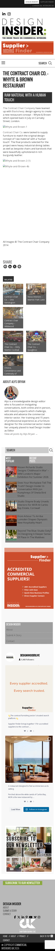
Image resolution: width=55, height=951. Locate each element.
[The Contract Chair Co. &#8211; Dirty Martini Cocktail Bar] (13, 336)
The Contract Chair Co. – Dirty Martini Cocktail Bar (12, 347)
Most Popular (10, 460)
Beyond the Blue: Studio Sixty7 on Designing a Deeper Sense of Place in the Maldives (34, 534)
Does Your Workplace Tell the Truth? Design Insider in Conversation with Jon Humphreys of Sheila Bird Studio (34, 489)
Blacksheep (18, 111)
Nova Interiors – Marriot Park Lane (36, 298)
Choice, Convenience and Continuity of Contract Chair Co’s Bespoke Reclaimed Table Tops (12, 370)
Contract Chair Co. (13, 132)
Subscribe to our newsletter (22, 883)
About (9, 629)
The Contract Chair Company (19, 108)
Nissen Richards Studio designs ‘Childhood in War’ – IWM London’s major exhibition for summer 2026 (33, 472)
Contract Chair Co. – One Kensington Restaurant (11, 299)
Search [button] (50, 63)
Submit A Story (13, 635)
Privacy (22, 936)
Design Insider (32, 2)
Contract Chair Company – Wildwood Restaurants (11, 323)
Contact (10, 641)
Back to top (45, 936)
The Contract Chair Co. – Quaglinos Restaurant (34, 347)
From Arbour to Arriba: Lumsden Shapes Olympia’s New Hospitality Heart (32, 519)
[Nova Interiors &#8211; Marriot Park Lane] (36, 289)
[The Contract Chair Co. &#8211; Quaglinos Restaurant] (36, 336)
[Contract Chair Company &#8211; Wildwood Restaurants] (13, 313)
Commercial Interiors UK (43, 6)
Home (5, 936)
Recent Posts (32, 460)
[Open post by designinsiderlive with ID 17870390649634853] (29, 759)
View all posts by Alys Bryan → (21, 434)
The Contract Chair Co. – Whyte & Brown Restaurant (25, 79)
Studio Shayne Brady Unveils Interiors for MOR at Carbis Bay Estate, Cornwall (33, 505)
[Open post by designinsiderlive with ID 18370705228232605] (29, 688)
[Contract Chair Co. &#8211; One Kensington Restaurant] (13, 289)
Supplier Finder (47, 2)
